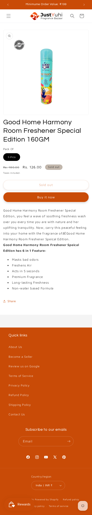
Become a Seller (21, 356)
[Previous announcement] (8, 4)
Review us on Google (24, 366)
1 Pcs (14, 158)
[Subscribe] (68, 441)
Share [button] (11, 301)
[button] (8, 16)
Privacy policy (36, 506)
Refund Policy (19, 395)
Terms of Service (21, 376)
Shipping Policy (20, 404)
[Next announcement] (84, 4)
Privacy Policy (19, 385)
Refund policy (71, 499)
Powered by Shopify (47, 499)
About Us (15, 347)
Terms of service (58, 506)
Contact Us (17, 414)
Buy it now (46, 197)
